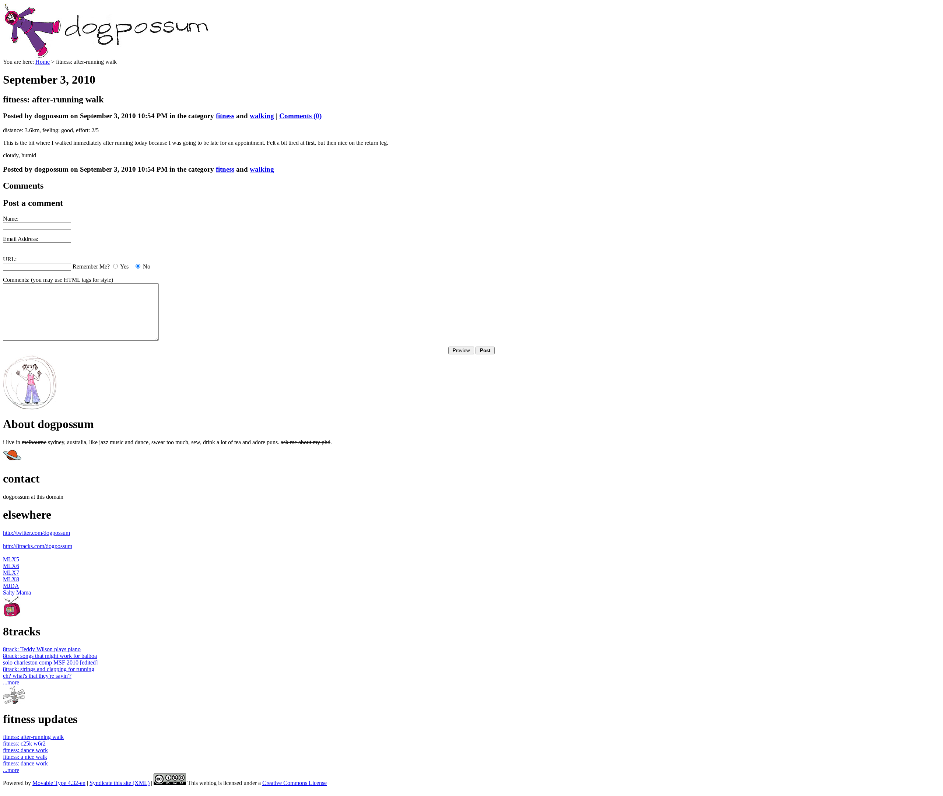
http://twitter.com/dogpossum (36, 533)
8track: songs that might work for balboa (50, 656)
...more (11, 682)
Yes (124, 266)
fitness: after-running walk (33, 737)
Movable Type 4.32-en (58, 783)
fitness (225, 116)
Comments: (17, 280)
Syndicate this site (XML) (120, 783)
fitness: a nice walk (25, 757)
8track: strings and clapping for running (48, 669)
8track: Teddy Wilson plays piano (42, 649)
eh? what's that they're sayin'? (37, 676)
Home (42, 62)
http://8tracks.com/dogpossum (37, 546)
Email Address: (20, 239)
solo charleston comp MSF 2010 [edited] (50, 662)
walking (262, 116)
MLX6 (11, 566)
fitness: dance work (25, 750)
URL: (10, 259)
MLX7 (11, 572)
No (146, 266)
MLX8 (11, 579)
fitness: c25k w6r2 (24, 743)
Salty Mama (17, 592)
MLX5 (11, 559)
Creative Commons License (294, 783)
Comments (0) (300, 116)
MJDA (11, 586)
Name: (10, 218)
